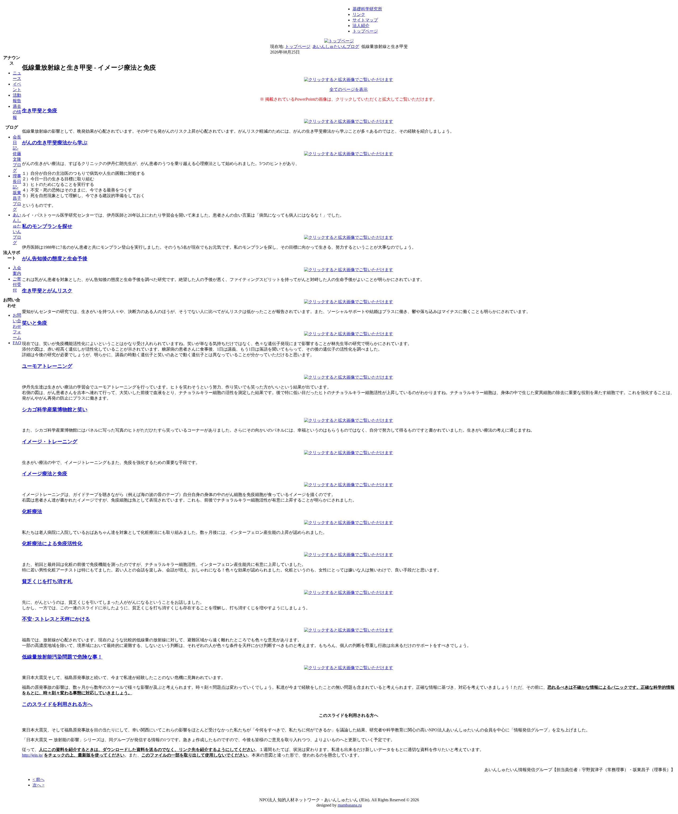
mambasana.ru (350, 805)
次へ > (38, 785)
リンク (359, 14)
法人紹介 (361, 25)
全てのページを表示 (348, 89)
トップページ (365, 31)
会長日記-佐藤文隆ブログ (17, 154)
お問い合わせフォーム (17, 326)
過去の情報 (17, 112)
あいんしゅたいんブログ (336, 46)
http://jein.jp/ (32, 755)
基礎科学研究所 (367, 9)
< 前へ (38, 779)
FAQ (17, 343)
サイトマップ (365, 20)
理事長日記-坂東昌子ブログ (17, 193)
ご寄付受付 (17, 284)
